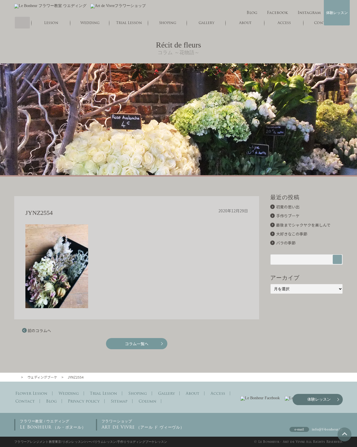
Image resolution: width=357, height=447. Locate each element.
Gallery (206, 23)
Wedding (90, 23)
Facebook (277, 12)
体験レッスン (337, 13)
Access (218, 393)
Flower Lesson (31, 393)
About (192, 393)
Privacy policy (84, 401)
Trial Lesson (129, 23)
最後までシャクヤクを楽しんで (303, 225)
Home (22, 22)
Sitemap (119, 401)
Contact (25, 401)
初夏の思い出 (288, 207)
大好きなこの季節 (291, 234)
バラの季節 (286, 243)
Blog (252, 12)
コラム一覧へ (136, 343)
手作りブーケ (288, 215)
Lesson (51, 23)
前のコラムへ (39, 330)
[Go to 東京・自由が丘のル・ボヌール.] (16, 377)
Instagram (309, 12)
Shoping (167, 23)
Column (147, 401)
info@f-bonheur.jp (327, 429)
